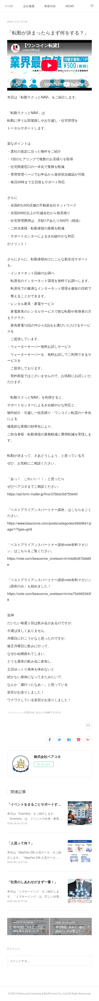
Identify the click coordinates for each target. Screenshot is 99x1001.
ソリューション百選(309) (21, 712)
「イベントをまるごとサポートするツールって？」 (46, 804)
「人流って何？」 (20, 843)
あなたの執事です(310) (48, 712)
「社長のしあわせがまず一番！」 (32, 881)
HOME (9, 6)
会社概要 (29, 6)
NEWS (69, 6)
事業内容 (50, 6)
